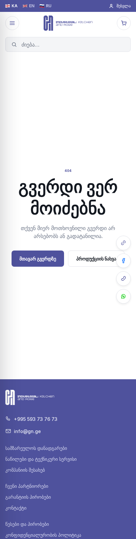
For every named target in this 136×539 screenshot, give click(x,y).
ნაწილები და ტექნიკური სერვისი (41, 459)
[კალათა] (124, 23)
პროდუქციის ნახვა (96, 258)
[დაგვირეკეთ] (123, 278)
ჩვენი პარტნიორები (26, 486)
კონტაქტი (15, 508)
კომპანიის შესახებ (25, 470)
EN (31, 6)
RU (48, 6)
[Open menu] (12, 23)
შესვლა (124, 5)
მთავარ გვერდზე (37, 258)
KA (14, 6)
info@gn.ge (27, 431)
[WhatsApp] (123, 296)
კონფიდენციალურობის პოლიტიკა (43, 535)
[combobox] (68, 44)
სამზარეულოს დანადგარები (36, 448)
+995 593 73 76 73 (35, 419)
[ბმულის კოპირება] (123, 243)
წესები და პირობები (27, 524)
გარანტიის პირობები (28, 497)
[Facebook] (123, 260)
